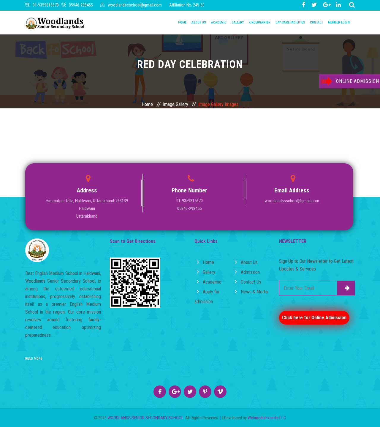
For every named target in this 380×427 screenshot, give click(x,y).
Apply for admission (207, 296)
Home (182, 22)
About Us (198, 22)
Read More (33, 358)
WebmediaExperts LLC (267, 417)
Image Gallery (175, 104)
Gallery (238, 22)
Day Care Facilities (290, 22)
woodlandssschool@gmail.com (135, 5)
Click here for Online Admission (314, 317)
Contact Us (251, 282)
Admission (250, 272)
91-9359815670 (46, 5)
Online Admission (357, 81)
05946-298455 (81, 5)
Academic (219, 22)
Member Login (339, 22)
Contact (316, 22)
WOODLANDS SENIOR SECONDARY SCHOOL (145, 417)
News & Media (254, 292)
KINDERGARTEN (259, 22)
